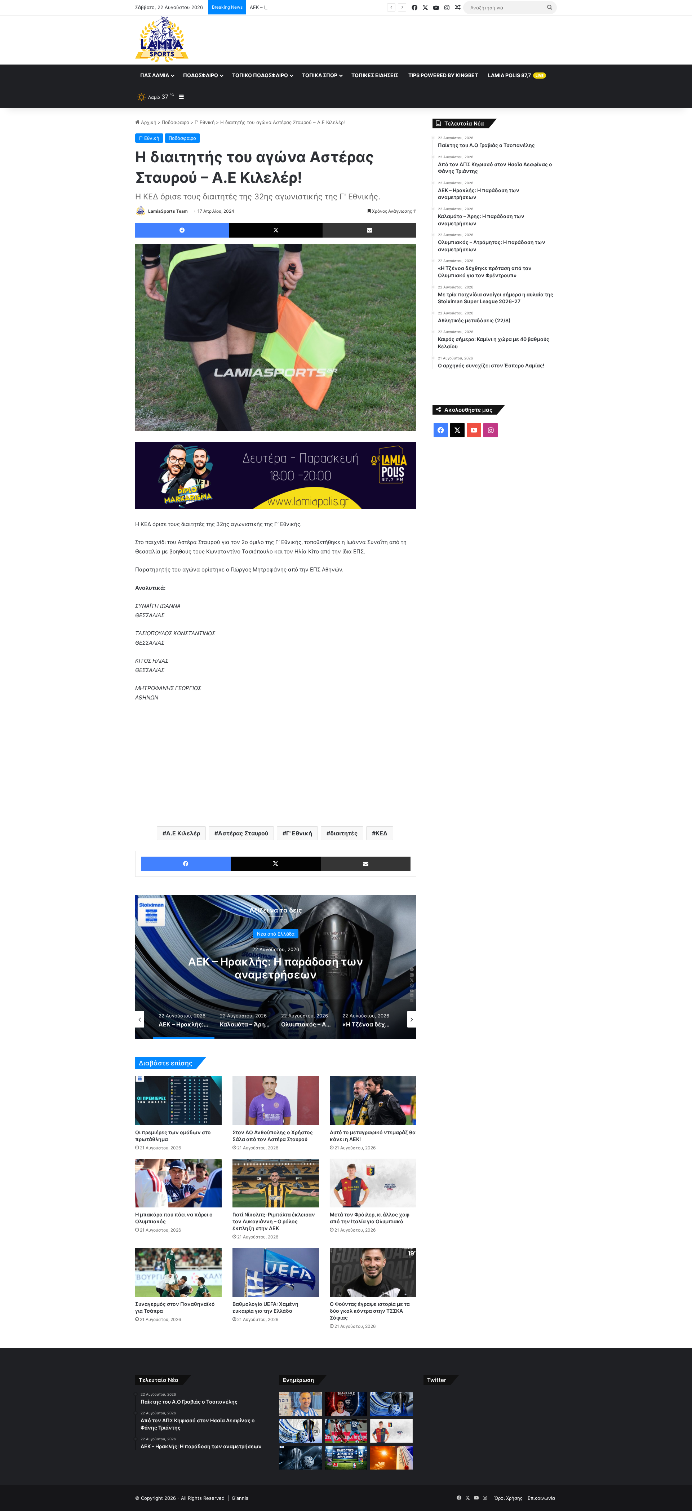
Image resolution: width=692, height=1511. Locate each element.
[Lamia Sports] (161, 39)
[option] (275, 967)
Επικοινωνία (541, 1498)
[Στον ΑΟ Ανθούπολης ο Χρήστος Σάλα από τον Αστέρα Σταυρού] (275, 1100)
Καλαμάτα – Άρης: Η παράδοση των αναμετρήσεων (275, 968)
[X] (276, 230)
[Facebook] (182, 230)
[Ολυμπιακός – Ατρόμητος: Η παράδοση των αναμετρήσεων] (346, 1431)
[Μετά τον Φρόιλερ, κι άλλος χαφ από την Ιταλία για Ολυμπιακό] (373, 1183)
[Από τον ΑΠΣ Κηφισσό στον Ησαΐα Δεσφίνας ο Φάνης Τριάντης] (346, 1404)
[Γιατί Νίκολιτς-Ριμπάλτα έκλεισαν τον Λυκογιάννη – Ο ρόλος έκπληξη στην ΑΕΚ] (275, 1183)
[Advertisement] (418, 39)
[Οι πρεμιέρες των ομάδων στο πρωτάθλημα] (178, 1100)
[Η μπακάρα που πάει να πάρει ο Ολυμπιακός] (178, 1183)
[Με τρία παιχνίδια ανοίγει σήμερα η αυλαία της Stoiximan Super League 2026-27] (300, 1458)
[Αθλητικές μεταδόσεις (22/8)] (346, 1458)
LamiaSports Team (168, 211)
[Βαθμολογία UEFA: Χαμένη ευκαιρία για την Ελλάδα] (275, 1272)
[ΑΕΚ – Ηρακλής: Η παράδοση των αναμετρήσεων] (391, 1404)
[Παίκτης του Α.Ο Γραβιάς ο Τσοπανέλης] (300, 1404)
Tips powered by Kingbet (443, 75)
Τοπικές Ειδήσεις (374, 75)
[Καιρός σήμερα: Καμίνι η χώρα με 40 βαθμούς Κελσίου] (391, 1458)
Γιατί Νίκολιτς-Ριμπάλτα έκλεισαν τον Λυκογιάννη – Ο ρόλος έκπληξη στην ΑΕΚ (273, 1221)
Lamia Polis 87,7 (516, 75)
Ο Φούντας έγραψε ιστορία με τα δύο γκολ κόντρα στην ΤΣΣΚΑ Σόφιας (370, 1311)
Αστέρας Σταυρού (243, 833)
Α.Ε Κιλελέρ (183, 833)
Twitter (436, 1380)
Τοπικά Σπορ (319, 75)
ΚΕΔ (381, 833)
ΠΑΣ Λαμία (154, 75)
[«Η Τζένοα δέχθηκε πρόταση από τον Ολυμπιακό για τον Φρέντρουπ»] (391, 1431)
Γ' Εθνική (205, 122)
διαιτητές (344, 833)
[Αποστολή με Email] (369, 230)
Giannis (240, 1498)
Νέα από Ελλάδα (275, 934)
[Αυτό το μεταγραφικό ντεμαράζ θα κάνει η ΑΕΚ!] (373, 1100)
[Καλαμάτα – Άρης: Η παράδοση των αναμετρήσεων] (300, 1431)
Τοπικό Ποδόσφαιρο (260, 75)
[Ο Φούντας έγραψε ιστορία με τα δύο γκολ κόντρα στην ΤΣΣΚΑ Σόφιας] (373, 1272)
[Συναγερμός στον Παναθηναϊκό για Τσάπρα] (178, 1272)
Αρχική (147, 122)
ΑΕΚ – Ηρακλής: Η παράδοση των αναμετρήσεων (305, 7)
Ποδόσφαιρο (200, 75)
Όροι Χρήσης (508, 1498)
